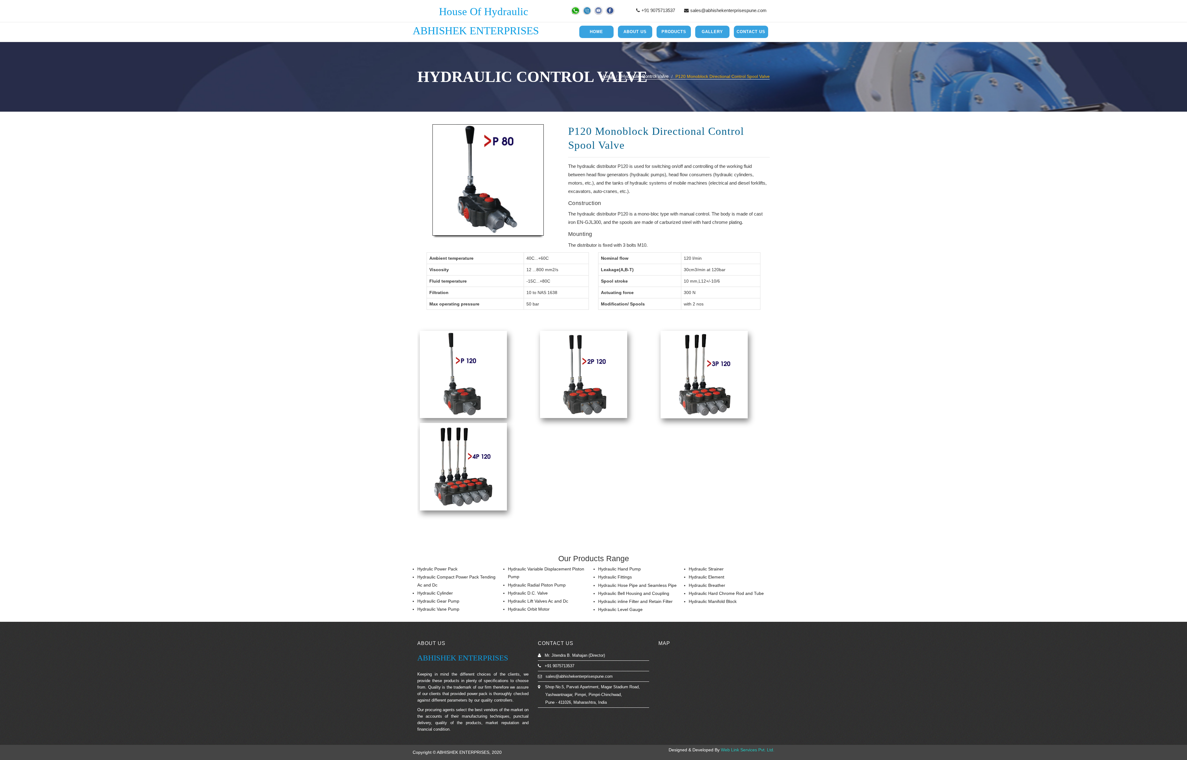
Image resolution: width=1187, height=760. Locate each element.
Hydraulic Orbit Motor (529, 609)
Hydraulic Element (706, 576)
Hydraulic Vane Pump (438, 609)
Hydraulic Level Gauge (620, 609)
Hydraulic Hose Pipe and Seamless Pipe (637, 585)
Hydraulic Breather (707, 585)
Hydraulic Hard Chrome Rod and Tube (726, 593)
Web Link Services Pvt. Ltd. (747, 749)
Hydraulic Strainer (706, 568)
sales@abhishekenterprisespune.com (728, 10)
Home (596, 31)
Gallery (712, 31)
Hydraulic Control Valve (645, 76)
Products (674, 31)
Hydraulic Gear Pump (438, 601)
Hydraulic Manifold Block (713, 601)
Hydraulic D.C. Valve (528, 593)
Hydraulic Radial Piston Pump (537, 585)
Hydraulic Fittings (615, 576)
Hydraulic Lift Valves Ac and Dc (538, 601)
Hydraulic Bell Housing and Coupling (633, 593)
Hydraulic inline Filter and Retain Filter (635, 601)
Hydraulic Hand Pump (619, 568)
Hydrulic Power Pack (437, 568)
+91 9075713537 (658, 10)
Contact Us (751, 31)
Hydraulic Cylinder (435, 593)
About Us (635, 31)
